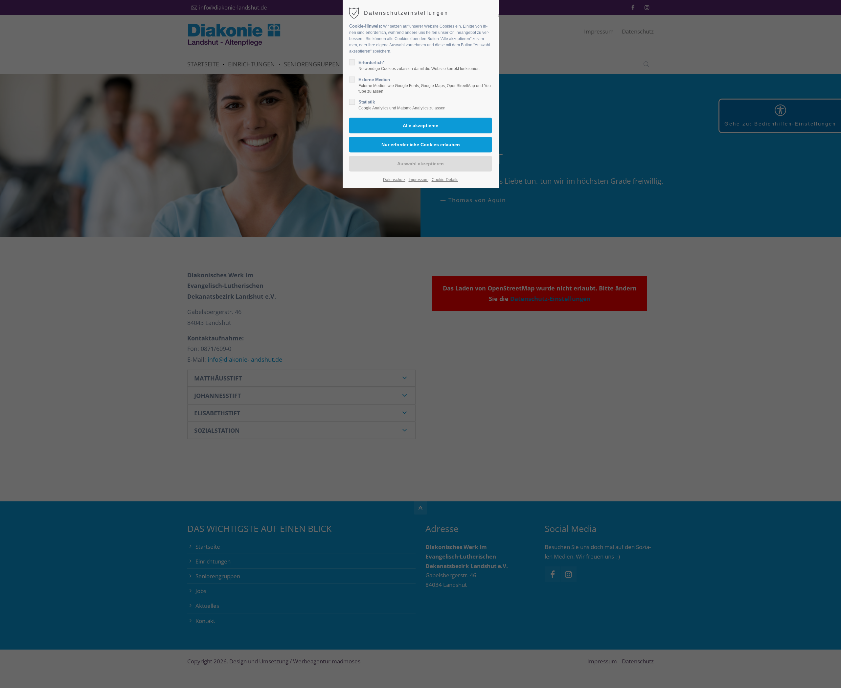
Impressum (418, 179)
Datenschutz (394, 179)
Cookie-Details (445, 179)
